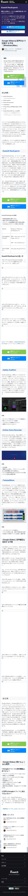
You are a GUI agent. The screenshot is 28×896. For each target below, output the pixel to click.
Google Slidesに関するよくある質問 (11, 111)
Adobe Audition (6, 100)
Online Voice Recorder (8, 102)
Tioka (5, 49)
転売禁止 (19, 886)
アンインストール (3, 886)
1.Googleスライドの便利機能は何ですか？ (12, 112)
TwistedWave (6, 104)
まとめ (4, 108)
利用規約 (15, 886)
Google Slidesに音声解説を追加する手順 (12, 106)
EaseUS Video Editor (19, 188)
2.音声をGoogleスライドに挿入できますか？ (12, 114)
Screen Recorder (12, 2)
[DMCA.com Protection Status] (17, 888)
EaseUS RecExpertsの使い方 (9, 98)
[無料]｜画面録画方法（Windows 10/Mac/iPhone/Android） (12, 844)
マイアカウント (25, 886)
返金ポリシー (10, 886)
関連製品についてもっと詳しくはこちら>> (14, 808)
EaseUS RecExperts (7, 96)
